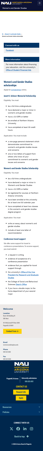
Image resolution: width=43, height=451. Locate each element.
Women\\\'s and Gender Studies (13, 34)
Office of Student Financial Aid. (18, 70)
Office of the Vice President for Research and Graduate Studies (23, 275)
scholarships (16, 89)
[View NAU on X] (11, 429)
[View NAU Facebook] (18, 429)
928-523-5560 (7, 359)
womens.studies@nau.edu (10, 344)
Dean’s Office (21, 284)
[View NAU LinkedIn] (25, 429)
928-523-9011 (29, 381)
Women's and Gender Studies (14, 8)
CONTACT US (21, 386)
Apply (21, 397)
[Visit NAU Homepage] (21, 367)
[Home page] (16, 3)
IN (2, 34)
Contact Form (11, 331)
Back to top (19, 436)
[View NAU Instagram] (31, 429)
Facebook (10, 50)
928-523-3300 (7, 352)
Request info (21, 391)
